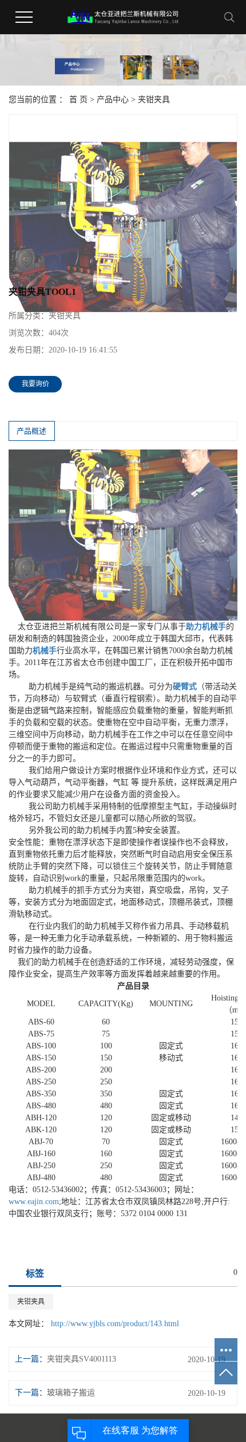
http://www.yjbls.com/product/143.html (115, 1323)
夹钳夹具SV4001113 (81, 1359)
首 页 (78, 99)
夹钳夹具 (154, 99)
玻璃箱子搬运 (71, 1392)
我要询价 (35, 384)
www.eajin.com (34, 1201)
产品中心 (113, 99)
